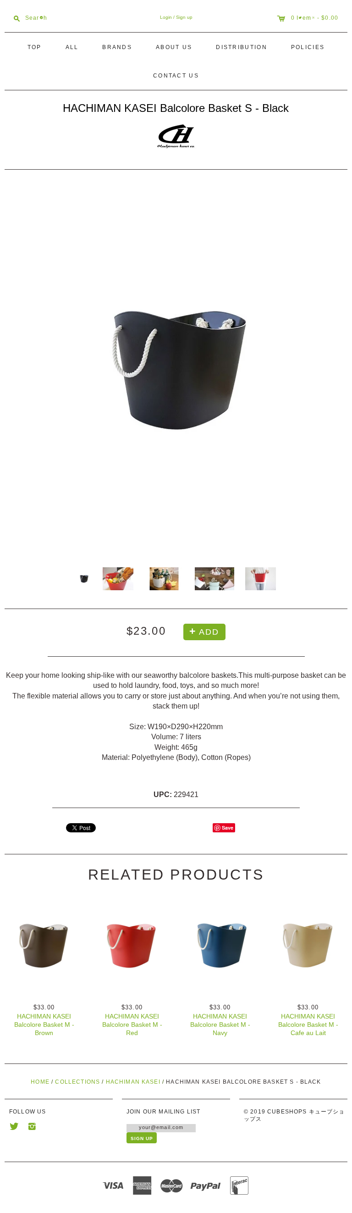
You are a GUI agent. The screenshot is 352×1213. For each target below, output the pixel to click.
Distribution (241, 47)
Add (209, 632)
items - (309, 17)
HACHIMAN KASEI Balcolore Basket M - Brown (44, 1024)
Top (35, 47)
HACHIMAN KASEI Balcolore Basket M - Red (132, 1024)
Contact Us (176, 75)
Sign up (184, 17)
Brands (117, 47)
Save (227, 827)
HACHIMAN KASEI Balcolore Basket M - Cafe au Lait (308, 1024)
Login (166, 17)
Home (40, 1082)
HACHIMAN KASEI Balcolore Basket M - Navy (220, 1024)
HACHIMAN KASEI (133, 1082)
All (72, 47)
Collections (77, 1082)
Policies (307, 47)
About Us (174, 47)
